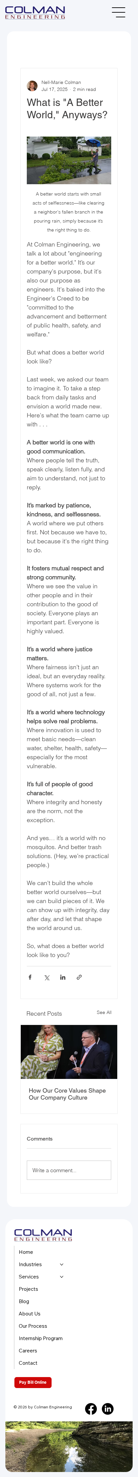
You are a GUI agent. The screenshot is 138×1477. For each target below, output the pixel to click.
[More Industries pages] (61, 1264)
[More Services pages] (61, 1276)
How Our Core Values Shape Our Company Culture (67, 1094)
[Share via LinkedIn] (63, 977)
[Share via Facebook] (30, 977)
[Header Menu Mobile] (119, 12)
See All (104, 1012)
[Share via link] (79, 977)
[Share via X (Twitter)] (46, 977)
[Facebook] (91, 1409)
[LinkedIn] (108, 1409)
